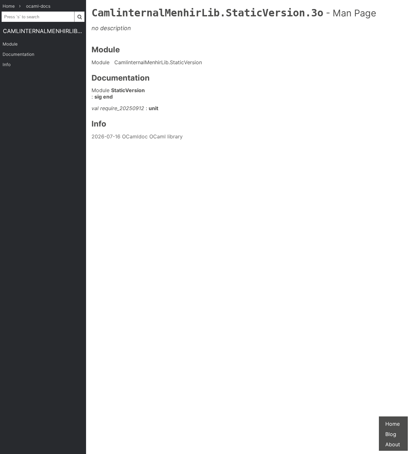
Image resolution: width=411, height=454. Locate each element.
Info (7, 64)
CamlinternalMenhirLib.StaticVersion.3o (44, 31)
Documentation (18, 54)
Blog (390, 434)
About (392, 444)
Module (10, 44)
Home (392, 424)
